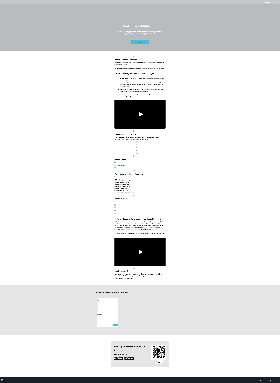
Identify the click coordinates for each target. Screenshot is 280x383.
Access (115, 324)
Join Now (267, 2)
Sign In (276, 2)
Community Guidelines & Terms (249, 380)
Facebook (117, 139)
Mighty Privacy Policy (273, 380)
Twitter (132, 139)
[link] (107, 312)
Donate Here (119, 165)
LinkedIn (148, 139)
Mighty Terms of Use (262, 380)
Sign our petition (118, 233)
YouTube (139, 139)
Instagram (125, 139)
